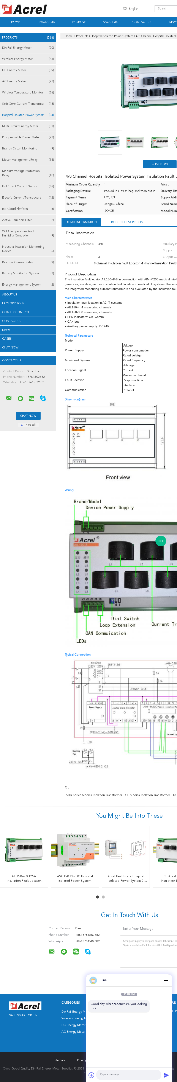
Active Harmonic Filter (28, 220)
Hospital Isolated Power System (28, 115)
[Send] (166, 1075)
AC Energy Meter (28, 81)
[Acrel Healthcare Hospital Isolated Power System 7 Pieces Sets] (126, 850)
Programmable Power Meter (28, 137)
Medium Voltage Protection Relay (28, 173)
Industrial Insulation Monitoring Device (28, 249)
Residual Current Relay (28, 262)
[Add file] (91, 1075)
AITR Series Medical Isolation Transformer (94, 795)
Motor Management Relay (28, 159)
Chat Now (10, 347)
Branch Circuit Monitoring (28, 148)
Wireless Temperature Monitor (28, 92)
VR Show (78, 21)
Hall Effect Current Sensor (28, 186)
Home (15, 21)
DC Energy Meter (28, 70)
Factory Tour (13, 303)
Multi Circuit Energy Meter (28, 126)
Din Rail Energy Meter (28, 47)
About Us (110, 21)
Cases (7, 338)
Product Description (126, 222)
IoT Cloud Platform (28, 208)
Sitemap (59, 1060)
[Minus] (166, 980)
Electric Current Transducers (28, 197)
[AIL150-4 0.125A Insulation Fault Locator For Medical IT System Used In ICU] (24, 850)
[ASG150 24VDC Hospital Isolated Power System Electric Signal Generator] (75, 850)
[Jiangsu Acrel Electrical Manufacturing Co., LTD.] (9, 398)
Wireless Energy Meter (28, 59)
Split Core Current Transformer (28, 103)
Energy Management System (28, 284)
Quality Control (16, 312)
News (6, 329)
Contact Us (141, 21)
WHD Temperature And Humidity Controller (28, 233)
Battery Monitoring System (28, 273)
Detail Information (81, 222)
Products (47, 21)
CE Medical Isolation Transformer (147, 795)
